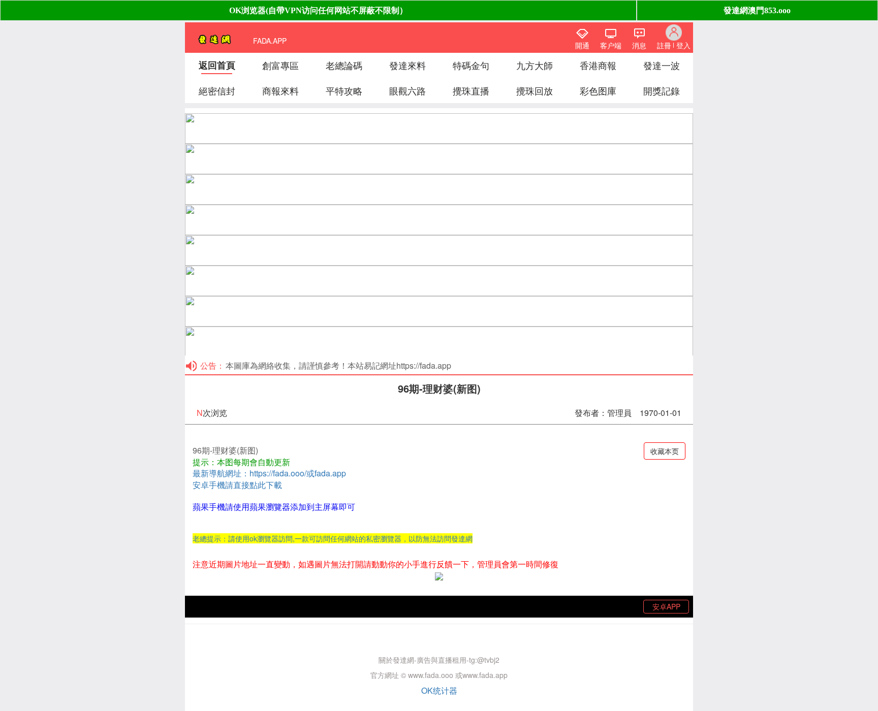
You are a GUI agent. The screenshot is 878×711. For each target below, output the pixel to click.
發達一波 (661, 65)
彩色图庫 (598, 90)
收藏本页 (664, 451)
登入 (683, 45)
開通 (582, 45)
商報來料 (280, 90)
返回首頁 (217, 65)
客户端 (610, 45)
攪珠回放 (534, 90)
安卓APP (666, 606)
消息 (639, 45)
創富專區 (280, 65)
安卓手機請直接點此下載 (237, 485)
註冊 (664, 45)
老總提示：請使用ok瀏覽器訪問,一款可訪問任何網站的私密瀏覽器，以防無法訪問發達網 (333, 538)
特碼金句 (471, 65)
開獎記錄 (661, 90)
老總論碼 (344, 65)
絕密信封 (217, 90)
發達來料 (407, 65)
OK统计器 (439, 690)
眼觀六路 (407, 90)
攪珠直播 (471, 90)
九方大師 (534, 65)
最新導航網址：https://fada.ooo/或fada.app (269, 473)
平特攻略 (344, 90)
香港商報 (598, 65)
